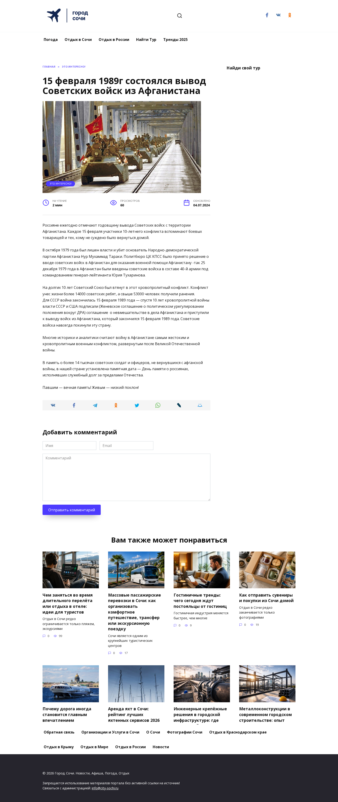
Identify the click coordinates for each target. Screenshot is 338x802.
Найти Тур (146, 39)
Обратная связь (59, 732)
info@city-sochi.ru (105, 788)
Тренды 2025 (175, 39)
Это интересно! (61, 183)
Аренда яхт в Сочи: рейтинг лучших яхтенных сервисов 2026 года (134, 717)
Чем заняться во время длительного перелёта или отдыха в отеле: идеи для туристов (68, 603)
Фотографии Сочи (184, 732)
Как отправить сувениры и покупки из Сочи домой (266, 597)
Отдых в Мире (94, 746)
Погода (51, 39)
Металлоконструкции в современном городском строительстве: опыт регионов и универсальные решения (266, 720)
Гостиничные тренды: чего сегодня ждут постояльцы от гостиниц (200, 600)
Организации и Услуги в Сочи (110, 732)
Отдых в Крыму (59, 746)
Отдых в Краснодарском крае (238, 732)
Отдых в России (114, 39)
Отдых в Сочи (78, 39)
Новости (161, 746)
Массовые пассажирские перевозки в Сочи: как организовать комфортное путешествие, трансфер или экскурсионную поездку (134, 611)
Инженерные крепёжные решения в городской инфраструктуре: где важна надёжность (200, 717)
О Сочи (153, 732)
